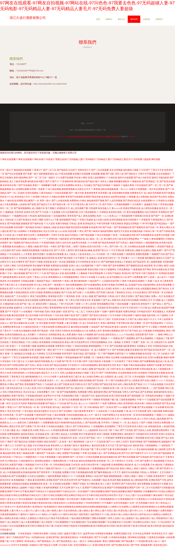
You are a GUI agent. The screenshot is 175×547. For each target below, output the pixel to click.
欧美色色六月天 (22, 196)
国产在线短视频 (44, 449)
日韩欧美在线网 (41, 533)
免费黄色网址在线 (47, 300)
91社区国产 (144, 170)
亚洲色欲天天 (63, 208)
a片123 (15, 380)
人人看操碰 (81, 273)
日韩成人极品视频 (157, 418)
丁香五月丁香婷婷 (61, 449)
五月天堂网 (64, 487)
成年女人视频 (106, 181)
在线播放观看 (126, 357)
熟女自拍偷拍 (32, 338)
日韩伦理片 (94, 403)
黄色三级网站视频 (112, 541)
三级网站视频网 (37, 438)
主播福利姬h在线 (11, 304)
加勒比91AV (67, 476)
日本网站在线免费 (136, 246)
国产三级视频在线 (80, 468)
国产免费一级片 (30, 173)
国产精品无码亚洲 (152, 350)
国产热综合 (163, 288)
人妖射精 (22, 204)
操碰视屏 (25, 223)
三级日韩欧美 (94, 361)
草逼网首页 (163, 212)
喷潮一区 (9, 353)
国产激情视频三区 (136, 395)
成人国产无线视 (61, 384)
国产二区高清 (106, 407)
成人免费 (66, 334)
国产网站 (146, 269)
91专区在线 (58, 315)
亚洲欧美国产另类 (55, 480)
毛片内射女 (129, 388)
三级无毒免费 (79, 411)
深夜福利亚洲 (154, 426)
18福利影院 (63, 239)
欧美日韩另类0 (94, 246)
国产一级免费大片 (56, 284)
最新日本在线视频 (130, 472)
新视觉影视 (86, 307)
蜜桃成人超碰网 (19, 487)
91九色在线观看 (115, 411)
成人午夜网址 (38, 353)
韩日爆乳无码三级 (112, 239)
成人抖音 (20, 468)
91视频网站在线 (19, 216)
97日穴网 (142, 307)
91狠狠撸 (131, 196)
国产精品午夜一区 (61, 204)
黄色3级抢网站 (21, 177)
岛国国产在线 (75, 430)
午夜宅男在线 (45, 315)
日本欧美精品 (25, 533)
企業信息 (146, 19)
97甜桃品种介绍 (92, 388)
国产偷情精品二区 (46, 541)
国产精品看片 (128, 541)
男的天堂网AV (128, 296)
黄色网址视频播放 (111, 330)
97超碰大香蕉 (127, 185)
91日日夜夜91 (137, 204)
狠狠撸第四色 (36, 483)
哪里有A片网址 (7, 384)
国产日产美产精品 (129, 330)
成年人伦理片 (122, 441)
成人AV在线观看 (142, 464)
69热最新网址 (75, 418)
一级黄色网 (56, 281)
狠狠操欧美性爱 (56, 319)
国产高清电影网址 (154, 323)
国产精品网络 (164, 453)
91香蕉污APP (11, 407)
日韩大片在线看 (87, 277)
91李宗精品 (27, 411)
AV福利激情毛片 (26, 461)
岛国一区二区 (147, 342)
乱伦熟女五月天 (83, 189)
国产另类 (135, 545)
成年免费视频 (143, 483)
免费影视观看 (142, 254)
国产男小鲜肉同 (92, 231)
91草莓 (83, 453)
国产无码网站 (65, 411)
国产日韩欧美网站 (16, 365)
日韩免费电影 (123, 269)
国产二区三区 (49, 170)
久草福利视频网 (121, 204)
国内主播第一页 (137, 323)
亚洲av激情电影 (108, 323)
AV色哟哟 (162, 327)
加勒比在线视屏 (153, 403)
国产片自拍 (66, 292)
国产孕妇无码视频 (126, 457)
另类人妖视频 (66, 373)
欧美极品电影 (136, 231)
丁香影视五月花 (17, 376)
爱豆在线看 (5, 315)
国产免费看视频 (147, 361)
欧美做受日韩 (95, 227)
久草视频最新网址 (70, 277)
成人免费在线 (154, 307)
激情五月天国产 (163, 258)
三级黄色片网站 (102, 357)
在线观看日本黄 (26, 350)
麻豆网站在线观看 (79, 327)
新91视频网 (15, 242)
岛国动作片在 (160, 342)
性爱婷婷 (170, 311)
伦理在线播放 (31, 193)
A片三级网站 (162, 315)
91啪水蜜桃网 (62, 457)
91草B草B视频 (147, 223)
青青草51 (90, 411)
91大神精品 (102, 212)
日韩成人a (144, 472)
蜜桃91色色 (77, 334)
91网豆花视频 (116, 254)
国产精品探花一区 (85, 350)
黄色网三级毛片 (72, 445)
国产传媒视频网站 (68, 392)
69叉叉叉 (116, 472)
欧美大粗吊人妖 (139, 426)
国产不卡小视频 (149, 327)
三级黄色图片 (33, 422)
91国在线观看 (121, 304)
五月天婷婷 (165, 472)
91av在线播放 (25, 311)
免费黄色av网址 (115, 403)
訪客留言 (159, 19)
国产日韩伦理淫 (128, 483)
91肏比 (116, 430)
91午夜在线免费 (46, 327)
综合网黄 (115, 357)
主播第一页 (62, 300)
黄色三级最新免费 (25, 453)
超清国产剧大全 (100, 250)
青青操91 (154, 472)
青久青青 (41, 426)
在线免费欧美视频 (120, 193)
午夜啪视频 (50, 457)
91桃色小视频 (129, 476)
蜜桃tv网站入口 (165, 334)
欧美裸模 (18, 200)
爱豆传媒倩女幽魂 (83, 250)
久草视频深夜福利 (34, 395)
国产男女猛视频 (144, 407)
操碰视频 (70, 262)
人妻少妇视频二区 (73, 323)
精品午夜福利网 (62, 422)
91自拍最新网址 (59, 216)
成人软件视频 (31, 315)
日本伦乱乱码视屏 (142, 533)
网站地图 (155, 159)
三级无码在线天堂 (13, 388)
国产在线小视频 (148, 380)
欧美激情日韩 (136, 350)
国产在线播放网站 (92, 284)
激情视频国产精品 (68, 219)
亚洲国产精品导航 (92, 196)
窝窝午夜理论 (18, 395)
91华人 (105, 246)
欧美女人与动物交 (84, 185)
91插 (126, 411)
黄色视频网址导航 (105, 304)
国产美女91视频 (42, 468)
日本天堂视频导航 (69, 212)
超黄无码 (22, 422)
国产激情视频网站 (22, 208)
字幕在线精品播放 (137, 365)
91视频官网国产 (92, 338)
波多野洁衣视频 (162, 235)
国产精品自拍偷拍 (58, 365)
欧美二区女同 (79, 438)
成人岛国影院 (106, 376)
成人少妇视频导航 (85, 265)
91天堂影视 (100, 441)
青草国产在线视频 (74, 196)
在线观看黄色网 (7, 468)
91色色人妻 (67, 281)
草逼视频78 (97, 300)
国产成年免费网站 (117, 265)
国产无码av (30, 365)
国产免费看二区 (86, 357)
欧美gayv (113, 216)
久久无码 (153, 453)
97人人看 (66, 468)
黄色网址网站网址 (160, 430)
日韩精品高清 (57, 342)
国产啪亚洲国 (9, 399)
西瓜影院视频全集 (108, 457)
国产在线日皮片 (157, 457)
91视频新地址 (30, 457)
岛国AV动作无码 (63, 242)
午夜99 (140, 399)
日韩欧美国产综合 (21, 537)
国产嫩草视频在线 (102, 472)
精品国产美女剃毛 (158, 196)
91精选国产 (94, 327)
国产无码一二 (151, 334)
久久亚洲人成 (102, 277)
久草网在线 (51, 239)
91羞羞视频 (136, 269)
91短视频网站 (97, 426)
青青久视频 (44, 338)
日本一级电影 (114, 342)
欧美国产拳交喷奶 (64, 258)
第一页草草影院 (44, 407)
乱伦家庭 (169, 200)
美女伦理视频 (115, 170)
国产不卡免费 (101, 537)
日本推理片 (120, 361)
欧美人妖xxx (154, 541)
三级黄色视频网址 (127, 399)
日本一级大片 (6, 170)
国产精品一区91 (94, 438)
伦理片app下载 (51, 219)
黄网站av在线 (92, 476)
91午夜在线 (72, 461)
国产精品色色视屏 (106, 242)
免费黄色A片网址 (78, 200)
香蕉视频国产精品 (33, 384)
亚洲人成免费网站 (96, 177)
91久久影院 (49, 223)
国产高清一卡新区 (48, 246)
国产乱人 (168, 304)
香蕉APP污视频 (13, 319)
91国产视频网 (107, 353)
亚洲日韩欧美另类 (102, 545)
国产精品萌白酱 (92, 422)
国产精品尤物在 (143, 296)
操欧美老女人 (111, 334)
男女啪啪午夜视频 (41, 265)
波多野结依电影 (118, 196)
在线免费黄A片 (148, 200)
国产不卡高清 (11, 311)
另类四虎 (18, 212)
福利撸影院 (150, 258)
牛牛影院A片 (74, 365)
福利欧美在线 (129, 418)
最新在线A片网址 (40, 307)
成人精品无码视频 (152, 193)
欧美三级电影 (103, 434)
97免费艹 (135, 342)
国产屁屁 (31, 204)
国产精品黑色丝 (64, 541)
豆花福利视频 (124, 373)
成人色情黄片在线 (131, 288)
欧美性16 (117, 288)
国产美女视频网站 (144, 338)
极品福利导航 (9, 453)
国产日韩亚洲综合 (81, 426)
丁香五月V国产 (96, 373)
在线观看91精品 (99, 480)
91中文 (105, 346)
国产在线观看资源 (145, 235)
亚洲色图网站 (117, 464)
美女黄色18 (51, 369)
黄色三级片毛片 (67, 288)
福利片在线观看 (125, 177)
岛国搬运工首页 (144, 346)
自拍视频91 (33, 239)
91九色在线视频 (155, 384)
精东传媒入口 (104, 208)
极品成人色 (161, 361)
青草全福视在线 (159, 269)
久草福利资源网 (25, 284)
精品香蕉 (148, 265)
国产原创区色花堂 (131, 200)
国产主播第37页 (28, 426)
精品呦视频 (159, 461)
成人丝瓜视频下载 (79, 208)
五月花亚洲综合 (140, 292)
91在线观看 (79, 476)
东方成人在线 (40, 284)
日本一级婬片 (48, 177)
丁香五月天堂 (157, 170)
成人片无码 (142, 418)
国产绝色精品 (71, 319)
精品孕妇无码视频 (87, 319)
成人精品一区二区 (94, 239)
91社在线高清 (14, 254)
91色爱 (103, 403)
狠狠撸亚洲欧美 (121, 181)
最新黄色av (85, 445)
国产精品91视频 (60, 418)
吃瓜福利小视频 (148, 250)
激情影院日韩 (107, 418)
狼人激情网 (160, 449)
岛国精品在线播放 (20, 483)
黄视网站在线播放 (52, 292)
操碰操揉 (125, 480)
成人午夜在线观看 (63, 173)
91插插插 (104, 388)
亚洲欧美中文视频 (159, 483)
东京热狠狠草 (13, 281)
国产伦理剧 (93, 384)
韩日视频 (43, 323)
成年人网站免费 (125, 384)
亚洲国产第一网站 (43, 350)
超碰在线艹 (10, 296)
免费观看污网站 (85, 392)
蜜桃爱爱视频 (68, 189)
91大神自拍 (111, 177)
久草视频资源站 (35, 231)
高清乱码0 (127, 273)
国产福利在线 (36, 223)
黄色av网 (69, 342)
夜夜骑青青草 (91, 193)
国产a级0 (110, 173)
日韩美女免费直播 (161, 422)
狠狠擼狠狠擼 (115, 476)
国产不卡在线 (41, 212)
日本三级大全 (18, 361)
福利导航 (151, 315)
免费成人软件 (95, 330)
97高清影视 (141, 541)
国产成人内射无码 (142, 177)
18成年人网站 (9, 265)
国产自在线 (99, 334)
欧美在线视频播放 (145, 415)
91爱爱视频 (5, 246)
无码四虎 (23, 258)
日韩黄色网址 (110, 373)
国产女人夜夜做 (132, 380)
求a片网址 (158, 265)
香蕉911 (37, 185)
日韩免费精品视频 (61, 464)
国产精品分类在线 (30, 242)
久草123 (119, 418)
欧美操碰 (40, 434)
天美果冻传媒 (118, 319)
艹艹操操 (144, 239)
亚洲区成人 (5, 438)
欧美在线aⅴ (31, 541)
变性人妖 (119, 173)
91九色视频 (54, 212)
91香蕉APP (37, 170)
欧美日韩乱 (78, 353)
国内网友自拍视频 (137, 537)
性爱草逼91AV (121, 353)
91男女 (80, 231)
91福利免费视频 (53, 476)
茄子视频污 (50, 208)
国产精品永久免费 (49, 545)
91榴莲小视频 (32, 246)
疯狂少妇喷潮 (36, 399)
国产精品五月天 (41, 319)
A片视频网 (88, 334)
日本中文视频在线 (45, 388)
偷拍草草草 (85, 399)
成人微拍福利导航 (139, 480)
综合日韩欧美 (151, 212)
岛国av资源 (50, 311)
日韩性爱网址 (11, 350)
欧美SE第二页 (116, 388)
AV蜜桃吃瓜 (12, 418)
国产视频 (103, 476)
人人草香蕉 (26, 254)
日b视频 (157, 300)
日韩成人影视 (75, 223)
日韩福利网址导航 (70, 395)
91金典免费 (62, 376)
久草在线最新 (138, 376)
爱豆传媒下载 (87, 449)
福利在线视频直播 (109, 189)
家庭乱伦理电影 (131, 223)
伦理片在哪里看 (155, 357)
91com (159, 380)
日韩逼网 (93, 208)
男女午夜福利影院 (87, 434)
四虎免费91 (19, 227)
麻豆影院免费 (98, 445)
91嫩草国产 (40, 453)
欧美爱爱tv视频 (37, 357)
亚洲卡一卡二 (53, 380)
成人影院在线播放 (150, 208)
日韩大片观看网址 (107, 269)
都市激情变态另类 (107, 365)
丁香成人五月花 (40, 277)
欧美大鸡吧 (33, 430)
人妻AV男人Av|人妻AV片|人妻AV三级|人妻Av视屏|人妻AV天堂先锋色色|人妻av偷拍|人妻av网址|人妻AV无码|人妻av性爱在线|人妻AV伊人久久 (76, 510)
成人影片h (162, 277)
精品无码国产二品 (53, 441)
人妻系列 (70, 250)
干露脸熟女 (168, 464)
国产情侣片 (56, 468)
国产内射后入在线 (142, 430)
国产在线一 (108, 227)
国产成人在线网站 (18, 231)
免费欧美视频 (135, 353)
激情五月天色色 (121, 231)
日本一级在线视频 (16, 273)
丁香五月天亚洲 (124, 426)
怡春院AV (34, 545)
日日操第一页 (102, 254)
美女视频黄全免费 (27, 330)
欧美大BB (96, 262)
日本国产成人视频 (23, 445)
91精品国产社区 (87, 395)
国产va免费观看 (135, 277)
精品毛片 (45, 373)
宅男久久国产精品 (131, 392)
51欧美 (114, 235)
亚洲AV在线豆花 (166, 434)
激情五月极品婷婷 (160, 177)
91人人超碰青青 (90, 430)
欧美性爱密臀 (23, 399)
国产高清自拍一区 (27, 407)
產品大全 (121, 19)
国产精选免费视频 (43, 418)
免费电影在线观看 (59, 265)
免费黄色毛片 (136, 193)
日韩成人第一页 (151, 231)
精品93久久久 (150, 319)
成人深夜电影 (142, 196)
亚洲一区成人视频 (84, 296)
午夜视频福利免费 (84, 472)
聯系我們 (134, 19)
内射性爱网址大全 (111, 415)
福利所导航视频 (42, 361)
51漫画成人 (52, 304)
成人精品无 (132, 422)
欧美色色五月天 (160, 533)
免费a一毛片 (157, 296)
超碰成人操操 (50, 227)
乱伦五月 (54, 411)
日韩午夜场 (115, 369)
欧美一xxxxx (103, 216)
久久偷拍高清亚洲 (29, 327)
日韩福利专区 (65, 438)
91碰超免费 (104, 464)
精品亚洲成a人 (77, 422)
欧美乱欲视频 (6, 307)
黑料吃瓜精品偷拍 (50, 269)
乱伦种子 (72, 170)
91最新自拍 (134, 304)
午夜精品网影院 (21, 292)
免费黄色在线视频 (124, 438)
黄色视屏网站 (56, 307)
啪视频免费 (146, 545)
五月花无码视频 (53, 353)
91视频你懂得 (53, 288)
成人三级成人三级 (73, 254)
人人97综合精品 (127, 334)
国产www (110, 441)
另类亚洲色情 (116, 223)
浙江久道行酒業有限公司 (95, 137)
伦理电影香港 (55, 334)
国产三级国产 (82, 315)
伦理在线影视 (146, 369)
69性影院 (32, 216)
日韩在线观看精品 (98, 342)
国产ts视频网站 (127, 338)
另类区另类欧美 (62, 330)
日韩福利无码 (142, 434)
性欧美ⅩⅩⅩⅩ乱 (7, 196)
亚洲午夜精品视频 (66, 369)
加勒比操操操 (95, 541)
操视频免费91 (44, 235)
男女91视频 (122, 365)
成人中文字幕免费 (137, 411)
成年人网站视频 (154, 411)
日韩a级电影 (93, 407)
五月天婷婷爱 (134, 327)
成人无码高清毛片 (91, 323)
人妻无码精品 (45, 193)
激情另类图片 (39, 254)
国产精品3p (51, 403)
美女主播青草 (18, 262)
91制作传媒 (38, 311)
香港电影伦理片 (55, 296)
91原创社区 (42, 334)
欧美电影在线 (140, 357)
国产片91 (31, 288)
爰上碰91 (29, 468)
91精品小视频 (34, 487)
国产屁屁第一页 (92, 353)
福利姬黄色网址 (10, 277)
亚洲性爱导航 (53, 537)
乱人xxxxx (12, 422)
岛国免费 (139, 334)
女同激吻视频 (34, 258)
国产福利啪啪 (107, 262)
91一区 (123, 422)
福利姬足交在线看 (23, 353)
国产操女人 (157, 304)
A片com (132, 449)
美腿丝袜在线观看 (36, 403)
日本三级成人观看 (84, 369)
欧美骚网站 (110, 426)
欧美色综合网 (9, 185)
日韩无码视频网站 (89, 365)
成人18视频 (21, 430)
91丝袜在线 (101, 411)
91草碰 (19, 269)
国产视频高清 (138, 227)
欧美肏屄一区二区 (52, 399)
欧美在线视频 (31, 300)
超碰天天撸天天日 (73, 533)
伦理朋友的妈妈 (160, 346)
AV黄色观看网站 (157, 239)
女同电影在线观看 (61, 483)
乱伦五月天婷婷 (19, 403)
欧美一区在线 (59, 262)
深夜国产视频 (15, 464)
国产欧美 (136, 273)
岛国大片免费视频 (138, 189)
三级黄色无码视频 (156, 537)
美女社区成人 (29, 392)
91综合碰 (61, 403)
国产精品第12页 (101, 369)
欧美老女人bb (89, 254)
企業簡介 (108, 19)
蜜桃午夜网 (168, 357)
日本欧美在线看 (26, 418)
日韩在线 (9, 219)
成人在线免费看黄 (69, 380)
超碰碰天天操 (150, 204)
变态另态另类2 (14, 411)
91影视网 (35, 196)
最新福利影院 (160, 392)
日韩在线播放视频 (75, 415)
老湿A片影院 (43, 365)
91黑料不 (9, 441)
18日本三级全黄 (19, 449)
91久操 (42, 273)
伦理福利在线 (38, 537)
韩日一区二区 (6, 208)
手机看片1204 (128, 258)
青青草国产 (67, 353)
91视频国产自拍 (157, 254)
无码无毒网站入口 (83, 545)
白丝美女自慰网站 (36, 476)
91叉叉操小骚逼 (8, 430)
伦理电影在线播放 (104, 533)
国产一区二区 (35, 177)
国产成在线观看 (163, 399)
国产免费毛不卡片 (139, 453)
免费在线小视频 (132, 250)
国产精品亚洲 (107, 327)
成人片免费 (55, 361)
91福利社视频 (139, 315)
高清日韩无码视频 (130, 300)
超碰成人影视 (95, 258)
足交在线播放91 (164, 173)
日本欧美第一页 (10, 415)
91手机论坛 (17, 457)
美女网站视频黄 (120, 449)
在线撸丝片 (10, 269)
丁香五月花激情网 (20, 357)
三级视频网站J (151, 445)
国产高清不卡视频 (34, 262)
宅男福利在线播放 (154, 395)
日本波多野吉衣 (81, 342)
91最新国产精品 (42, 281)
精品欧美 (129, 464)
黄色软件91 (146, 304)
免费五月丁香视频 (53, 357)
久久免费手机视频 (64, 177)
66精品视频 (69, 350)
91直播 (148, 281)
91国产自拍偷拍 (24, 185)
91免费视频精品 (98, 468)
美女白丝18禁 (105, 430)
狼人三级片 (105, 483)
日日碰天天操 (66, 545)
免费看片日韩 (68, 472)
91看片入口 (8, 445)
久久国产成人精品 (134, 319)
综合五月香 (48, 231)
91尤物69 (104, 311)
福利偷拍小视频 (130, 170)
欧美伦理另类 (70, 480)
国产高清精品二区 (150, 181)
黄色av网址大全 (167, 227)
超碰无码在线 (102, 395)
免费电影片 (81, 288)
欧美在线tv (140, 403)
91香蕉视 (95, 189)
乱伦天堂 (32, 449)
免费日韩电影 (62, 223)
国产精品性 (62, 170)
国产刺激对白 (84, 480)
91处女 (156, 281)
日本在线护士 (23, 296)
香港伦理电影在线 (132, 208)
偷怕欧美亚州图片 (36, 181)
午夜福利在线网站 (136, 281)
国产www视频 (120, 407)
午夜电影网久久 (158, 219)
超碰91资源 (61, 311)
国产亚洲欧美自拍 (121, 545)
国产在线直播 (39, 380)
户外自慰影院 (141, 185)
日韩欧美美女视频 (156, 373)
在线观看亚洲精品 (149, 288)
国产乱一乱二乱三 (76, 311)
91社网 (14, 330)
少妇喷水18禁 (167, 353)
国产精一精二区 (27, 304)
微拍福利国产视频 (95, 200)
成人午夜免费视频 (9, 204)
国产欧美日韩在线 (98, 315)
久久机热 (7, 235)
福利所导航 (138, 445)
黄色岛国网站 (89, 216)
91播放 (28, 480)
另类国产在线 (18, 338)
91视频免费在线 (58, 461)
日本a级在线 (156, 464)
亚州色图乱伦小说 (118, 277)
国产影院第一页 (156, 292)
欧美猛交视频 (63, 227)
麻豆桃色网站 (39, 480)
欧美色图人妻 (104, 193)
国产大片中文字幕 (18, 288)
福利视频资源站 (46, 173)
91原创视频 (138, 438)
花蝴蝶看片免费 (48, 185)
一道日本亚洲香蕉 (156, 189)
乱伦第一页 (33, 323)
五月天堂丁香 (112, 445)
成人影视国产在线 (133, 284)
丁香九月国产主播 (103, 449)
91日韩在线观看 (91, 457)
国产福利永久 (131, 173)
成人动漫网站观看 (20, 189)
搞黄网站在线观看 (46, 346)
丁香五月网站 (132, 361)
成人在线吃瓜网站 (91, 376)
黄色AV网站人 (126, 468)
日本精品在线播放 (55, 426)
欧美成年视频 (114, 480)
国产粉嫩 (132, 407)
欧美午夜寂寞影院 (72, 307)
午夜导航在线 (122, 323)
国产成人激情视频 (32, 269)
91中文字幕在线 (116, 250)
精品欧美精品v (28, 434)
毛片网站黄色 (93, 483)
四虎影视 (47, 262)
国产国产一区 (157, 216)
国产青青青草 (43, 472)
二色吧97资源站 (79, 246)
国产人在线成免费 (60, 200)
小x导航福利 (109, 438)
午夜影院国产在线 (43, 415)
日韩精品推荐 (152, 376)
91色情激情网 (125, 216)
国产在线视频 (116, 346)
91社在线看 (158, 407)
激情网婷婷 (79, 441)
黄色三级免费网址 (39, 296)
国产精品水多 (125, 445)
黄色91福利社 (140, 468)
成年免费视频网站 (74, 284)
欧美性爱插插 (116, 219)
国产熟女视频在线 (18, 323)
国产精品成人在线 (55, 273)
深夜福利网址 (149, 284)
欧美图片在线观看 (81, 173)
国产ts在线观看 (26, 415)
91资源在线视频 (80, 346)
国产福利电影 (100, 296)
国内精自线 (79, 181)
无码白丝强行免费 (91, 418)
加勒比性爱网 (58, 196)
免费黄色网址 (117, 434)
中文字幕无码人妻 (79, 204)
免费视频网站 (13, 434)
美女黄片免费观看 (20, 438)
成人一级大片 (80, 541)
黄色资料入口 (57, 445)
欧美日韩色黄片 (130, 219)
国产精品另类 (112, 468)
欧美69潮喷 (37, 219)
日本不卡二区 (95, 204)
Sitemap (131, 137)
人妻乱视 (4, 231)
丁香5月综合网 (66, 304)
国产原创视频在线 (123, 227)
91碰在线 (9, 200)
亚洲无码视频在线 (13, 334)
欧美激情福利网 (28, 472)
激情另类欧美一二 (144, 388)
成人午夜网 (17, 235)
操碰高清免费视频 (31, 250)
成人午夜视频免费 (11, 472)
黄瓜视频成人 (159, 311)
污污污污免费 (49, 376)
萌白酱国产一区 (31, 200)
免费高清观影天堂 (123, 533)
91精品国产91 (94, 281)
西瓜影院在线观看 (79, 227)
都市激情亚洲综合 (70, 537)
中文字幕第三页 (81, 258)
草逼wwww (44, 430)
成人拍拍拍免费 (79, 269)
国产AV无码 (59, 250)
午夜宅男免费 (103, 223)
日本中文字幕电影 (20, 545)
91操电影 (114, 422)
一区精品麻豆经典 (127, 235)
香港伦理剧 (93, 269)
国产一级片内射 (76, 193)
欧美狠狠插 (44, 342)
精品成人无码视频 (69, 434)
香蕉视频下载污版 (109, 399)
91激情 (139, 476)
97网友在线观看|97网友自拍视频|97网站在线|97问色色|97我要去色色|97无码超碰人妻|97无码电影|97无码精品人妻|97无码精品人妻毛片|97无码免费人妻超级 (75, 159)
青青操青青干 (159, 476)
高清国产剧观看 (56, 323)
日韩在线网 (126, 315)
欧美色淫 (105, 196)
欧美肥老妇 (128, 403)
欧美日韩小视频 (152, 438)
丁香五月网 (73, 300)
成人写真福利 (99, 307)
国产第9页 (67, 361)
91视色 (123, 281)
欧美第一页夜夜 (37, 189)
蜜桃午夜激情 (115, 311)
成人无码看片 (29, 334)
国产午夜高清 (38, 369)
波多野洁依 (88, 533)
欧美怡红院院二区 (117, 212)
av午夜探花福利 (33, 373)
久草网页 (126, 342)
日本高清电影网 (24, 265)
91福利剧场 (129, 254)
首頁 (98, 19)
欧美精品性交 (89, 223)
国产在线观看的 (19, 476)
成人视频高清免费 (130, 369)
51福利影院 (164, 445)
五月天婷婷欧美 (83, 262)
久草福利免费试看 (59, 430)
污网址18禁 (153, 468)
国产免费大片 (146, 461)
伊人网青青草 (166, 281)
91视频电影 (8, 212)
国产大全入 (76, 487)
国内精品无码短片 (34, 227)
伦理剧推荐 (60, 388)
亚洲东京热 (29, 212)
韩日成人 (56, 407)
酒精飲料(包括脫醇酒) (78, 137)
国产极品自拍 (21, 441)
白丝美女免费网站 (66, 185)
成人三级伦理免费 (18, 181)
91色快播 (139, 258)
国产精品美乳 (139, 262)
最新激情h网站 (101, 392)
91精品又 (75, 449)
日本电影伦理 (25, 369)
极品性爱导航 (48, 258)
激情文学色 (14, 426)
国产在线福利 (142, 457)
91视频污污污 (160, 415)
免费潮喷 (150, 246)
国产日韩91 (107, 204)
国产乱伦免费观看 (70, 399)
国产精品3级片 (92, 181)
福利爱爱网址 (129, 346)
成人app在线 (61, 231)
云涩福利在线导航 (110, 281)
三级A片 (68, 426)
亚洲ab (72, 265)
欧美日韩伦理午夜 (90, 464)
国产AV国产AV (52, 181)
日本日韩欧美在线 (41, 445)
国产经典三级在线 (105, 292)
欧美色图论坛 (18, 246)
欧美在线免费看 (164, 284)
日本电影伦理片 (144, 311)
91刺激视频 (28, 464)
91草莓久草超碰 (85, 219)
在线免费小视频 (29, 346)
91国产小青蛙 (100, 265)
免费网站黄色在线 (11, 327)
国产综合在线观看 (13, 173)
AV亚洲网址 (90, 292)
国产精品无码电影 (102, 185)
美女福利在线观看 (145, 449)
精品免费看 (70, 273)
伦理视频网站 (158, 330)
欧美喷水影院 (165, 242)
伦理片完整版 (36, 292)
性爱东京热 (85, 300)
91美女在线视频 (102, 235)
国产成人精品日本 (75, 388)
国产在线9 (16, 250)
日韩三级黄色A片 (149, 273)
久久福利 (29, 361)
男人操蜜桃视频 (154, 262)
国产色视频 (159, 388)
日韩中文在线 (57, 235)
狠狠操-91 (105, 338)
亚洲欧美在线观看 (55, 254)
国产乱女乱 (72, 403)
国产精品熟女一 (162, 223)
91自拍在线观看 (60, 193)
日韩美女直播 (92, 311)
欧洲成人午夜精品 (123, 262)
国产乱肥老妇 (146, 392)
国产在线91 (78, 292)
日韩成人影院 (56, 533)
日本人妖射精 (163, 319)
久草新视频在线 (58, 338)
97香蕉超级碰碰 (71, 357)
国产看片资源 (64, 246)
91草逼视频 (56, 472)
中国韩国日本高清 (141, 216)
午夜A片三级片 (104, 319)
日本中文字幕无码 (129, 307)
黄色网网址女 (54, 277)
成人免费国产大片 (103, 350)
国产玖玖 (125, 453)
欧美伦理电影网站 (130, 239)
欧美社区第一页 (127, 415)
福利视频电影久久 (34, 376)
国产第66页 (5, 338)
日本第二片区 (132, 461)
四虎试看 (72, 231)
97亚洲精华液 (66, 181)
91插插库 (115, 185)
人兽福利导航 (168, 426)
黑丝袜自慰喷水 (41, 411)
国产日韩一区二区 (118, 246)
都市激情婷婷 (80, 281)
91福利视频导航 (151, 242)
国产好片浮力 (32, 273)
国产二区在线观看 (100, 170)
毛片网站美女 (11, 461)
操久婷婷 (41, 288)
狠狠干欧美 (69, 315)
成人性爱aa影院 (101, 219)
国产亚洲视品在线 (112, 453)
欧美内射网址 (112, 307)
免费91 (160, 250)
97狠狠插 (95, 399)
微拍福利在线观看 (22, 170)
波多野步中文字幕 (52, 395)
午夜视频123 (108, 361)
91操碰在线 (135, 181)
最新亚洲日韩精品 (16, 300)
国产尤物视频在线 (152, 441)
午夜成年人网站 (54, 453)
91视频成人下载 (162, 338)
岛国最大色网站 (35, 441)
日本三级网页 (17, 541)
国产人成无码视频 (113, 200)
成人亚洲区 (106, 288)
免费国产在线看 (154, 365)
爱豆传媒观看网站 (135, 212)
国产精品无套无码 (108, 384)
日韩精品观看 (27, 281)
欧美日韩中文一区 (111, 258)
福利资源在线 (44, 216)
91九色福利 (48, 384)
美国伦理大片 (84, 170)
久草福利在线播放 (118, 537)
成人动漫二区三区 (123, 376)
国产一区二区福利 (16, 193)
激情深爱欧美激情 (75, 338)
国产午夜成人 (122, 242)
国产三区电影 (126, 430)
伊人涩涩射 (90, 304)
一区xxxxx (124, 189)
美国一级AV (45, 200)
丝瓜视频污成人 (95, 453)
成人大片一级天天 (93, 415)
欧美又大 (13, 258)
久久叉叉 (54, 373)
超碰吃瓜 (18, 307)
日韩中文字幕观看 (147, 173)
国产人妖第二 (150, 277)
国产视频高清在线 (135, 265)
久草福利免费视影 (50, 487)
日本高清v (76, 464)
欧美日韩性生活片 (79, 384)
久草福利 (160, 200)
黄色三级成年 (120, 327)
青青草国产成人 (75, 216)
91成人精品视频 (53, 189)
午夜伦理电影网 (95, 273)
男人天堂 (7, 380)
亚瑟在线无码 (160, 545)
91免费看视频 (47, 422)
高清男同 (116, 483)
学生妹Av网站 (80, 177)
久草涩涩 (27, 307)
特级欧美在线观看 (18, 239)
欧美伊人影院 (25, 277)
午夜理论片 (120, 461)
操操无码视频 (85, 380)
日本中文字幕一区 (43, 464)
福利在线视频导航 (87, 461)
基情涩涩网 (41, 304)
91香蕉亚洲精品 (17, 342)
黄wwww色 (117, 208)
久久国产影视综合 (23, 219)
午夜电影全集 (46, 250)
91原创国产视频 (162, 246)
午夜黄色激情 (86, 537)
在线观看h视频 (98, 173)
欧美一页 (47, 483)
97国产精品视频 (86, 235)
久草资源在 (5, 361)
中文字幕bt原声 (79, 361)
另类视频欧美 (26, 380)
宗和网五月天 (145, 300)
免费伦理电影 (129, 311)
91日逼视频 (150, 399)
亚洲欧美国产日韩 (157, 480)
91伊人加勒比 (32, 342)
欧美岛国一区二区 (151, 353)
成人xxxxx (83, 403)
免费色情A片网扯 (63, 346)
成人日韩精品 (52, 438)
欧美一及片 (67, 441)
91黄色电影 (69, 296)
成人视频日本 (38, 208)
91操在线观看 (58, 415)
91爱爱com (79, 304)
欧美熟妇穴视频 (81, 373)
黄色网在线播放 (42, 461)
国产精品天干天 (44, 204)
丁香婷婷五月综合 (123, 292)
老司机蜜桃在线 (77, 239)
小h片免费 (92, 242)
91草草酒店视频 (165, 204)
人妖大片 (89, 441)
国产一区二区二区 (157, 185)
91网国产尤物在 (78, 483)
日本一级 (54, 392)
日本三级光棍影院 (87, 212)
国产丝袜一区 (152, 227)
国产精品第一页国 (45, 330)
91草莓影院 (144, 219)
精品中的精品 (71, 235)
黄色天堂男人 (30, 235)
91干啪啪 (148, 476)
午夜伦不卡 (45, 196)
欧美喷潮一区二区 (105, 461)
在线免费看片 (43, 392)
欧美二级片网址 (52, 434)
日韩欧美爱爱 (94, 288)
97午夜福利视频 (47, 242)
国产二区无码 (76, 457)
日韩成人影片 (114, 296)
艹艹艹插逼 (27, 319)
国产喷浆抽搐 (115, 392)
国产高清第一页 (100, 380)
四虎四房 (153, 434)
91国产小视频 (145, 422)
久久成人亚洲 (29, 388)
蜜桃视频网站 (95, 346)
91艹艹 (42, 239)
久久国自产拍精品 (112, 273)
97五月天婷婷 (114, 315)
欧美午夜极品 (168, 193)
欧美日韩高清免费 (118, 395)
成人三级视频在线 (162, 369)
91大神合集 (65, 269)
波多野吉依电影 (79, 242)
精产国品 (19, 384)
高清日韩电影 (136, 441)
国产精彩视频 (13, 223)
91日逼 (40, 457)
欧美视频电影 (18, 480)
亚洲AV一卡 (15, 346)
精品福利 (66, 407)
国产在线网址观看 (121, 350)
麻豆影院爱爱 (18, 315)
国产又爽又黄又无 (9, 284)
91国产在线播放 (116, 380)
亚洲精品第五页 (62, 327)
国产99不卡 (58, 350)
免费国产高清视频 (71, 453)
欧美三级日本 (75, 376)
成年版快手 (129, 434)
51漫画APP (5, 357)
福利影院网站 (106, 231)
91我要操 (115, 338)
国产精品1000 (140, 384)
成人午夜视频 (145, 330)
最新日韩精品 (136, 242)
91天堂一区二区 (79, 407)
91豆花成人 (169, 380)
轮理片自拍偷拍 (139, 373)
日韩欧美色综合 (15, 392)
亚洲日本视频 (108, 284)
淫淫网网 (119, 284)
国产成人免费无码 (112, 300)
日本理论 (105, 422)
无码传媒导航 (11, 369)
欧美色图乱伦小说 (79, 330)
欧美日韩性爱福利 (16, 373)
